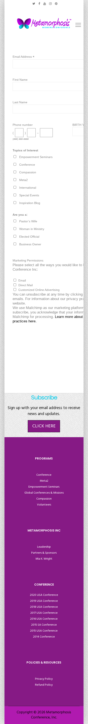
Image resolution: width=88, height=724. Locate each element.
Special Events (29, 195)
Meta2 (23, 180)
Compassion (27, 172)
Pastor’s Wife (28, 221)
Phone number (23, 124)
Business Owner (30, 244)
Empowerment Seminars (36, 157)
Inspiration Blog (29, 203)
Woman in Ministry (31, 229)
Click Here (44, 426)
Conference (27, 164)
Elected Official (29, 236)
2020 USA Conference (44, 595)
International (27, 187)
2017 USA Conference (44, 613)
